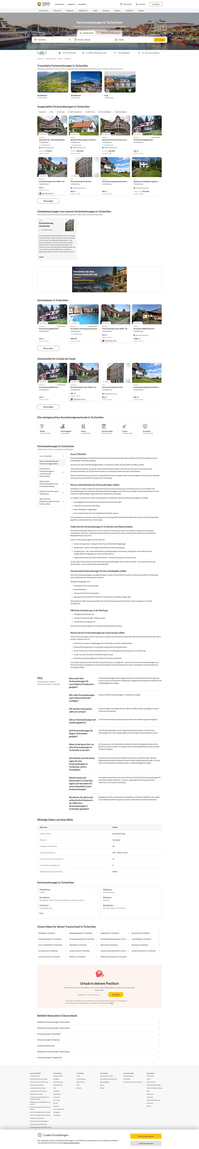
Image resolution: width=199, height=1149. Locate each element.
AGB (148, 1091)
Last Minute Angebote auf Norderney (40, 1115)
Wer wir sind (150, 1076)
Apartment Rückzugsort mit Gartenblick (85, 140)
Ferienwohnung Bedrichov (143, 140)
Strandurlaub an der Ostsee (37, 1088)
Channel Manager (128, 1076)
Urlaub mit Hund (34, 1076)
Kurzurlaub (56, 1100)
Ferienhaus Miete (58, 1082)
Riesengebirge (44, 900)
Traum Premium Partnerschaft (108, 1079)
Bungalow (56, 1079)
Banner (102, 1085)
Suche (78, 1076)
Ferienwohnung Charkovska (80, 181)
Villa (54, 1088)
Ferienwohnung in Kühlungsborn (39, 1121)
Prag (106, 95)
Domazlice (106, 908)
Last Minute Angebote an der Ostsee (40, 1112)
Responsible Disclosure (153, 1100)
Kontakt (79, 1088)
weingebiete (56, 1112)
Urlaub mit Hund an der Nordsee (39, 1082)
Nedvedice (106, 900)
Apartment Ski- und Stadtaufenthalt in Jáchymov (57, 140)
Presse (148, 1079)
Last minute (56, 1097)
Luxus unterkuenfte (58, 1109)
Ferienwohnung (50, 58)
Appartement (57, 1094)
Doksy (51, 900)
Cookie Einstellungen (145, 1143)
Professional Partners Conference (132, 1082)
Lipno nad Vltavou (109, 892)
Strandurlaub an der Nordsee (38, 1091)
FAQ (78, 1085)
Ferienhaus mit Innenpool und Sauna (83, 329)
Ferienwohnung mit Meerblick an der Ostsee (40, 1108)
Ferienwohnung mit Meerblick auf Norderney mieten (39, 1098)
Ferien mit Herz (151, 1082)
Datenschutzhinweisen (71, 1143)
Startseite (40, 58)
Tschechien (67, 58)
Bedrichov (67, 900)
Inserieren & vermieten (106, 1076)
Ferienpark (56, 1091)
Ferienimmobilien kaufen (154, 1085)
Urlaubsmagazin (81, 1079)
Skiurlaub (56, 1106)
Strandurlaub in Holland (37, 1085)
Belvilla (149, 1106)
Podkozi (42, 892)
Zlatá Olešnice (58, 900)
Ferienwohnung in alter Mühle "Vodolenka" (55, 181)
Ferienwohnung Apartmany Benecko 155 (117, 181)
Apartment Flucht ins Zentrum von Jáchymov (118, 140)
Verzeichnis (150, 1103)
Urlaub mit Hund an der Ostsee (38, 1079)
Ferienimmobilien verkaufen (155, 1088)
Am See (55, 1103)
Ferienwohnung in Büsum (37, 1118)
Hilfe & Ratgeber (104, 1082)
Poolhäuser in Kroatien (36, 1094)
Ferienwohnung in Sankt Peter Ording (40, 1127)
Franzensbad (121, 908)
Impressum (150, 1097)
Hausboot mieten (58, 1076)
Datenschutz (150, 1094)
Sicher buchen (81, 1082)
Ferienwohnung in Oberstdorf (38, 1124)
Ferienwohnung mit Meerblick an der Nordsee (40, 1103)
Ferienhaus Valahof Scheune (143, 329)
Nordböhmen (42, 95)
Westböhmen (76, 95)
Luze (50, 908)
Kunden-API (126, 1079)
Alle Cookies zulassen (146, 1136)
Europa (59, 58)
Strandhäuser (57, 1115)
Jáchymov (113, 908)
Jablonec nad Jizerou (77, 900)
